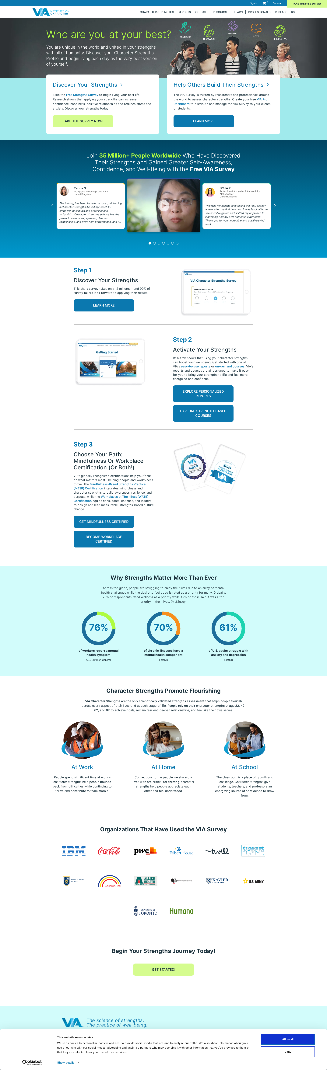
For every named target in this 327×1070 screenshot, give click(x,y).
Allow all (288, 1039)
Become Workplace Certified (104, 539)
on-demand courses (229, 366)
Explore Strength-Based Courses (203, 413)
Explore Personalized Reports (203, 393)
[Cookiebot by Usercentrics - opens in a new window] (32, 1062)
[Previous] (52, 206)
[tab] (150, 243)
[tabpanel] (163, 205)
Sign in (253, 3)
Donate (277, 3)
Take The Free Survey (307, 3)
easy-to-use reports (195, 366)
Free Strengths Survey (82, 95)
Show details (65, 1062)
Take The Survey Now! (83, 121)
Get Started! (163, 969)
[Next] (274, 206)
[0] (264, 3)
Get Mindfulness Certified (104, 522)
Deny (287, 1051)
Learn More (204, 121)
